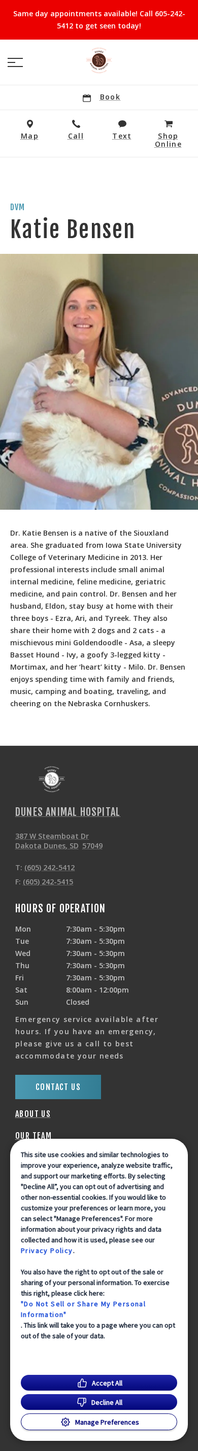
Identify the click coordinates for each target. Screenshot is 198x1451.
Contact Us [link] (58, 1087)
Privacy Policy (47, 1250)
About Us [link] (33, 1113)
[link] (99, 60)
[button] (15, 62)
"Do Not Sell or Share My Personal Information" (83, 1309)
